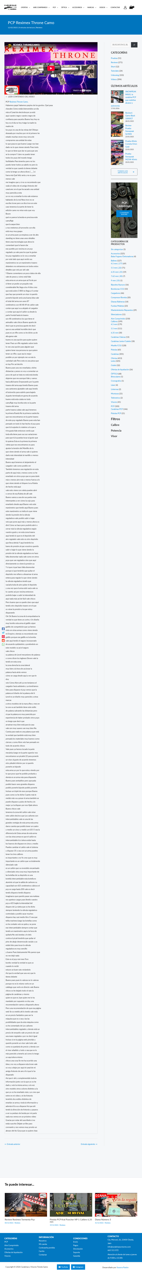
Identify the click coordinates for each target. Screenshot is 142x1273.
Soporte (76, 1252)
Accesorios (77, 7)
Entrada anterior (12, 1144)
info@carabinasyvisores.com (119, 1247)
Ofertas (24, 7)
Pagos (75, 1245)
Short (113, 67)
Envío (75, 1242)
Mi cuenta (43, 1244)
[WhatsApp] (3, 644)
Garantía (76, 1256)
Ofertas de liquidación (13, 1252)
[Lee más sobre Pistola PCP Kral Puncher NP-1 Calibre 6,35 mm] (71, 1205)
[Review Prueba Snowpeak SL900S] (117, 130)
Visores (7, 1256)
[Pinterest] (3, 636)
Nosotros (42, 1241)
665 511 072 (113, 1250)
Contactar (43, 1255)
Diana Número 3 (103, 1220)
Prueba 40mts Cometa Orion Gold (131, 144)
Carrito (41, 1251)
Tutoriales (115, 71)
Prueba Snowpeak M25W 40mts (131, 156)
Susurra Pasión (122, 1267)
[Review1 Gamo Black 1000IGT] (117, 118)
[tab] (51, 614)
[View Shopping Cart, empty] (131, 7)
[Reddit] (3, 640)
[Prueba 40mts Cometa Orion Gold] (117, 146)
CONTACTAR (115, 7)
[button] (124, 172)
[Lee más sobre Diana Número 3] (116, 1205)
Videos (102, 7)
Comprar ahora (124, 213)
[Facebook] (3, 628)
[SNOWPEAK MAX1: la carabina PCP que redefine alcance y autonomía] (117, 96)
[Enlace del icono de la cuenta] (125, 7)
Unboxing (115, 75)
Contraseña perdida (47, 1248)
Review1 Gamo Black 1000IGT (130, 116)
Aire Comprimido (40, 7)
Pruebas (114, 58)
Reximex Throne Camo (19, 102)
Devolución (78, 1249)
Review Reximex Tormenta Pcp (20, 1220)
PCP (54, 7)
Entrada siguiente (89, 1144)
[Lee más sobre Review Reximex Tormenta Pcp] (26, 1205)
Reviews (39, 27)
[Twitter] (3, 632)
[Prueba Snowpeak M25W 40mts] (117, 158)
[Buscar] (134, 44)
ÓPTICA (64, 7)
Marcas (90, 7)
